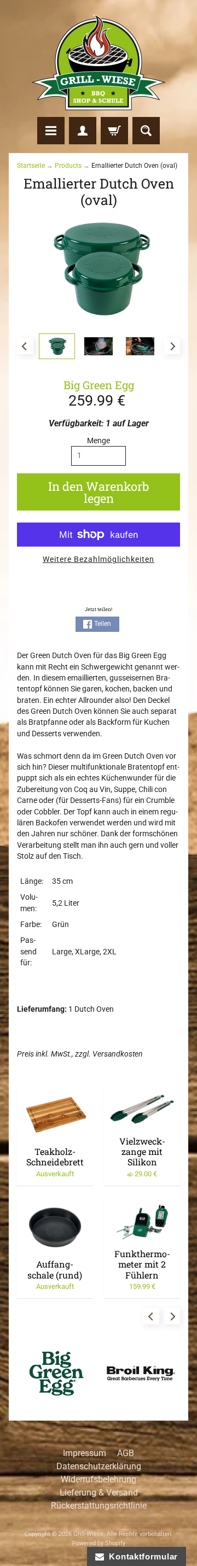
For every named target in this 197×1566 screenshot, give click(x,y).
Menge (98, 440)
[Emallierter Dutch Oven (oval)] (57, 346)
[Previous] (25, 346)
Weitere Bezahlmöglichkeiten (98, 559)
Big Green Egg (98, 385)
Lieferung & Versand (99, 1492)
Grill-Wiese (88, 1534)
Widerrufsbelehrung (98, 1479)
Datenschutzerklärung (98, 1466)
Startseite (31, 165)
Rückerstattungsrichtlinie (99, 1505)
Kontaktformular (141, 1556)
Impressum (84, 1453)
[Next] (172, 346)
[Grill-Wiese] (98, 62)
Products (68, 165)
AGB (125, 1453)
